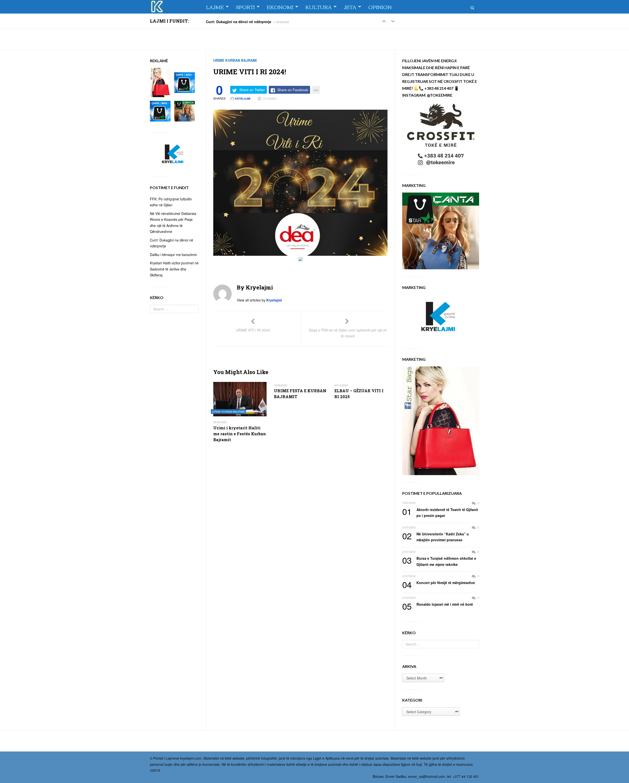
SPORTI (245, 6)
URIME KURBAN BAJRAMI (235, 60)
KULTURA (318, 6)
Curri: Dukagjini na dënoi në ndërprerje (238, 21)
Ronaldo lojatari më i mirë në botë (437, 604)
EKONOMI (280, 6)
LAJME (215, 6)
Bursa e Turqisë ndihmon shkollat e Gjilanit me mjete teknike (439, 561)
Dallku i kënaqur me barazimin (173, 254)
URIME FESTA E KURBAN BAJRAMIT (300, 393)
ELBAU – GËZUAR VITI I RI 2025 (359, 393)
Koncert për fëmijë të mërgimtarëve (438, 583)
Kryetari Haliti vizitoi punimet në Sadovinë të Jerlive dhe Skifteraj (174, 268)
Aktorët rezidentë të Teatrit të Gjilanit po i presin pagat (440, 512)
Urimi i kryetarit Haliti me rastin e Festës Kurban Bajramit (239, 433)
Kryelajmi (242, 98)
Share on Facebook (292, 89)
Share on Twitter (252, 89)
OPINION (380, 6)
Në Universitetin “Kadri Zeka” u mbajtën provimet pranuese (435, 536)
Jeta (350, 6)
